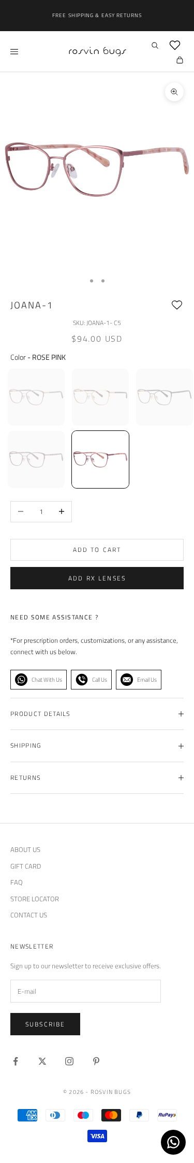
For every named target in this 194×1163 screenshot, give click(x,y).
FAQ (16, 882)
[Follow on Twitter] (42, 1061)
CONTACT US (28, 915)
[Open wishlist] (175, 45)
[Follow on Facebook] (15, 1061)
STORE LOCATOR (34, 899)
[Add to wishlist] (177, 305)
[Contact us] (173, 1142)
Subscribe (45, 1024)
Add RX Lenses (97, 578)
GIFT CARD (25, 866)
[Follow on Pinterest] (96, 1061)
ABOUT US (25, 849)
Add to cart (97, 550)
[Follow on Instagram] (69, 1061)
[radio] (35, 397)
